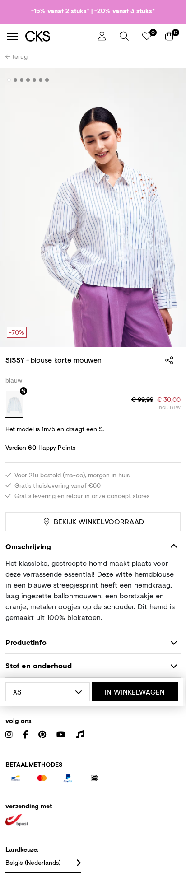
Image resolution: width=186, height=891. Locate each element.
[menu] (12, 36)
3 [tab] (21, 80)
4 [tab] (28, 80)
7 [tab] (47, 80)
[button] (124, 36)
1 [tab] (9, 80)
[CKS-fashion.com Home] (58, 36)
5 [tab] (34, 80)
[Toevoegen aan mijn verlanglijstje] (167, 80)
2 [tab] (15, 80)
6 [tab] (40, 80)
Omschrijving (28, 546)
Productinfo (25, 642)
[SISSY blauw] (14, 404)
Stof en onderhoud (38, 665)
